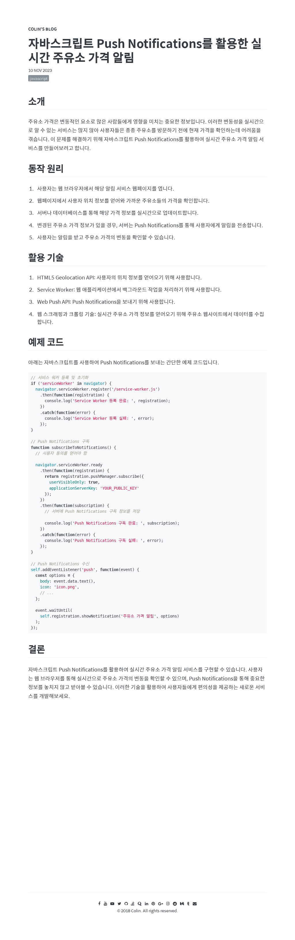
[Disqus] (147, 802)
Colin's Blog (42, 29)
